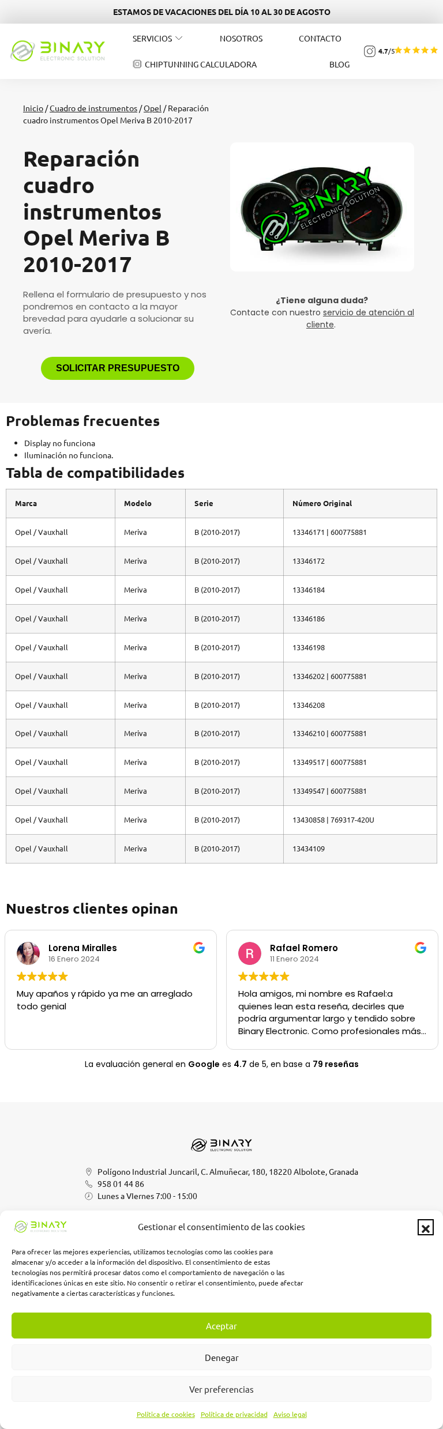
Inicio (33, 108)
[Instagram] (369, 51)
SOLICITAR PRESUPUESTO (117, 368)
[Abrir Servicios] (179, 38)
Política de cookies (166, 1414)
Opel (153, 108)
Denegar (222, 1357)
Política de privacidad (234, 1414)
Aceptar (221, 1325)
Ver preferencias (221, 1388)
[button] (425, 1227)
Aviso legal (290, 1414)
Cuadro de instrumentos (93, 108)
